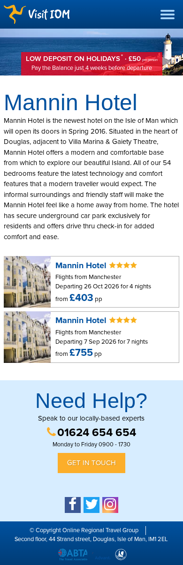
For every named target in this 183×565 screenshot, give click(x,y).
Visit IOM (36, 14)
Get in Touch (91, 463)
